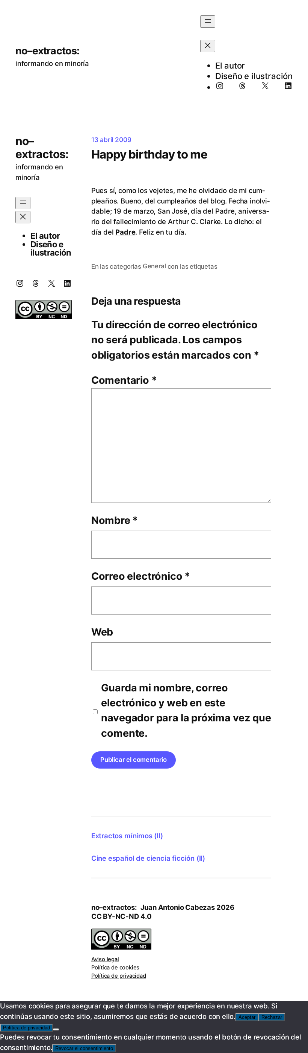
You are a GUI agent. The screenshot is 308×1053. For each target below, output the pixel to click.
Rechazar (271, 1017)
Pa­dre (125, 232)
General (154, 266)
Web (102, 632)
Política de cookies (115, 967)
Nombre (114, 520)
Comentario (124, 380)
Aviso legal (105, 959)
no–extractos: (47, 51)
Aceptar (247, 1017)
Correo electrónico (140, 576)
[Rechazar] (56, 1029)
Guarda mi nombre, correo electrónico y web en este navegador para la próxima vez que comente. (186, 710)
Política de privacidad (118, 975)
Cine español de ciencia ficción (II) (148, 858)
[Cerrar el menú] (207, 46)
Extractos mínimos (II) (127, 836)
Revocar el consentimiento (84, 1048)
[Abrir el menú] (207, 21)
